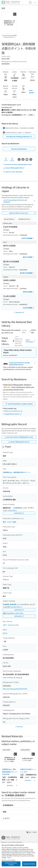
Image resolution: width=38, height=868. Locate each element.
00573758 (18, 613)
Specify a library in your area (18, 213)
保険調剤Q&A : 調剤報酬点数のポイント (17, 472)
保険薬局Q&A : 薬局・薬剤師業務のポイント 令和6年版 (10, 771)
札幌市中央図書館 (26, 238)
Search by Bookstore (19, 149)
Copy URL (12, 160)
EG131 (5, 633)
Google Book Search (12, 414)
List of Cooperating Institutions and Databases (15, 201)
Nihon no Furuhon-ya (12, 411)
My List (6, 160)
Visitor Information (30, 341)
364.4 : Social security (10, 625)
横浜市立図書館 (27, 257)
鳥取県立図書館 (27, 292)
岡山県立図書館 (27, 308)
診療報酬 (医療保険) (10, 604)
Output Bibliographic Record (14, 168)
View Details (31, 91)
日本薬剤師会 (17, 508)
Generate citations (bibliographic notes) (18, 164)
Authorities (18, 513)
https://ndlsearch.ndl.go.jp (12, 677)
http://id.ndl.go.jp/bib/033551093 (15, 689)
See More (10, 785)
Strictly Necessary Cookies (11, 864)
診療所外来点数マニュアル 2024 (28, 770)
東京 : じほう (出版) (9, 522)
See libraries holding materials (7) (19, 136)
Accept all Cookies (29, 864)
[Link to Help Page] (14, 36)
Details (9, 857)
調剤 (4, 613)
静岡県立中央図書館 (26, 273)
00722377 (17, 607)
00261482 (12, 510)
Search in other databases (14, 172)
